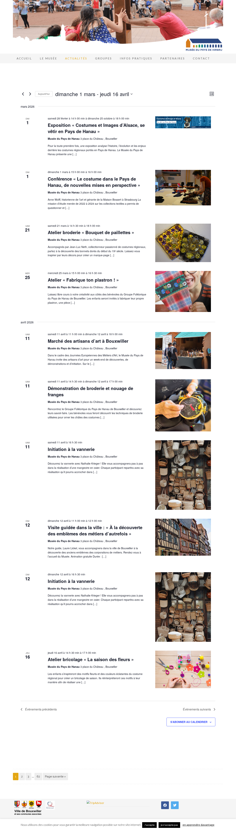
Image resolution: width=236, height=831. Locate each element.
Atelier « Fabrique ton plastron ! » (83, 280)
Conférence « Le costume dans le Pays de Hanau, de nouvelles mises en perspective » (94, 182)
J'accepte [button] (149, 824)
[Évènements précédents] (23, 94)
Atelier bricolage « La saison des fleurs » (91, 659)
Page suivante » (55, 776)
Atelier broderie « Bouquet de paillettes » (91, 232)
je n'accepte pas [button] (169, 824)
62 (38, 776)
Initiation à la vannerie (71, 449)
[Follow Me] (175, 805)
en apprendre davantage (198, 824)
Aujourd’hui (44, 93)
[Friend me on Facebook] (165, 805)
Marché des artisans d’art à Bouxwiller (88, 341)
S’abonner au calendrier (188, 722)
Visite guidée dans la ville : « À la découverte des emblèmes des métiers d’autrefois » (95, 530)
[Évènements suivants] (30, 94)
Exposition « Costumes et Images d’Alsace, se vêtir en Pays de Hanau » (96, 128)
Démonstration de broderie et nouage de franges (90, 391)
